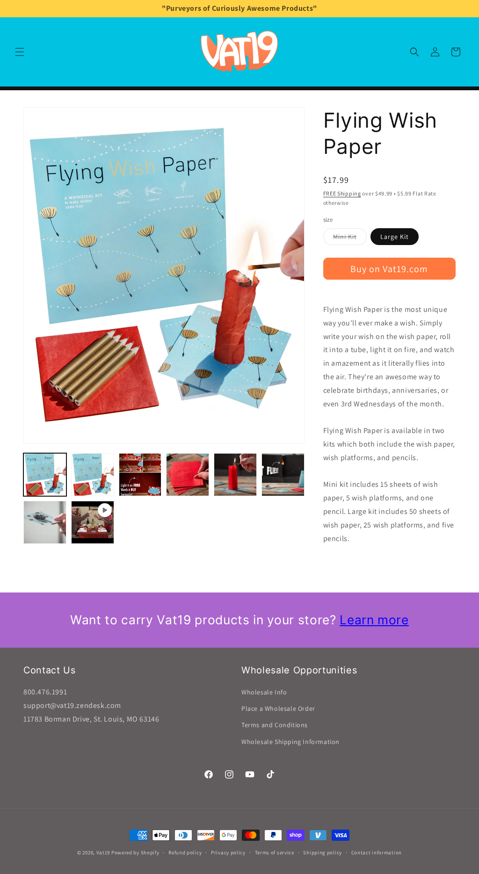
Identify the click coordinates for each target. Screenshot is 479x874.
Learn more (374, 619)
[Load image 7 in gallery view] (44, 522)
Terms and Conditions (274, 725)
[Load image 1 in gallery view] (44, 474)
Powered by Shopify (135, 852)
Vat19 (103, 852)
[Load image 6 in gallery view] (283, 474)
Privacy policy (228, 852)
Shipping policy (322, 852)
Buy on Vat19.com (389, 269)
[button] (19, 52)
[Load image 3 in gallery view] (140, 474)
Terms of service (274, 852)
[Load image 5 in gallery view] (235, 474)
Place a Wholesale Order (278, 708)
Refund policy (185, 852)
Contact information (376, 852)
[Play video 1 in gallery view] (92, 522)
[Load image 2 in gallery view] (92, 474)
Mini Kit (350, 238)
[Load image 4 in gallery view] (187, 474)
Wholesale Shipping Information (290, 741)
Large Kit (394, 236)
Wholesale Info (264, 692)
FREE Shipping (342, 193)
